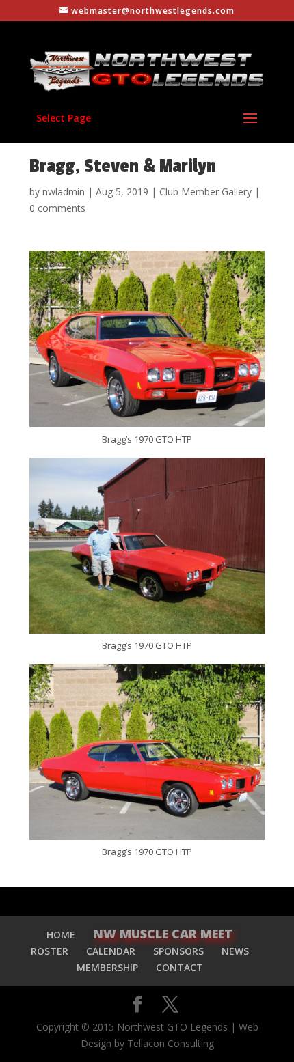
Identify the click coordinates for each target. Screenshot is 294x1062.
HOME (60, 934)
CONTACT (179, 967)
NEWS (235, 951)
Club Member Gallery (205, 191)
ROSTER (49, 951)
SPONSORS (178, 951)
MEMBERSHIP (107, 967)
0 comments (57, 207)
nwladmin (63, 191)
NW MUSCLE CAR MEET (162, 933)
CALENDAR (110, 951)
